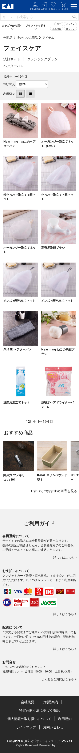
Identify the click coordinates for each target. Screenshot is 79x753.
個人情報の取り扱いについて (29, 718)
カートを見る (63, 9)
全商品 (7, 38)
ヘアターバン (13, 65)
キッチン (70, 23)
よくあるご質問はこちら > (59, 679)
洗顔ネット (11, 59)
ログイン (44, 9)
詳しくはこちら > (65, 557)
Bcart (59, 745)
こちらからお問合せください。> (24, 667)
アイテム (48, 38)
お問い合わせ (53, 727)
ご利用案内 (49, 702)
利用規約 (65, 718)
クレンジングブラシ (42, 59)
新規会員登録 (35, 9)
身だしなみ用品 (27, 38)
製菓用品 (56, 28)
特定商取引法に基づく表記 (39, 710)
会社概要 (27, 702)
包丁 (59, 23)
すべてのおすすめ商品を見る (55, 491)
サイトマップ (26, 727)
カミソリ (70, 28)
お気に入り (53, 9)
